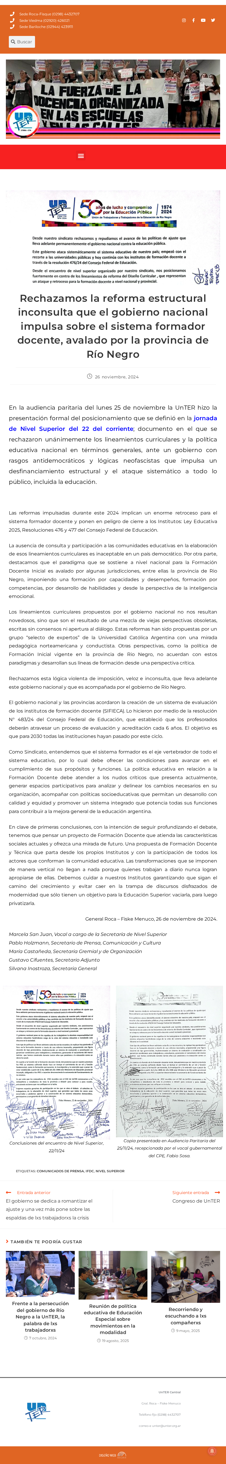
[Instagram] (184, 20)
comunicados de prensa (60, 1171)
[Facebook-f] (194, 20)
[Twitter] (213, 20)
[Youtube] (203, 20)
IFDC (90, 1171)
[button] (81, 155)
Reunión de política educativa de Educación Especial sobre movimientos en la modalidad (113, 1319)
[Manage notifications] (212, 1451)
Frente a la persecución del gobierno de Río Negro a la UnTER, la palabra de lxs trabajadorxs (40, 1317)
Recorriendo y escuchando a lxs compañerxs (185, 1316)
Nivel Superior (110, 1171)
